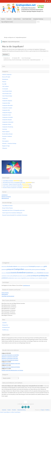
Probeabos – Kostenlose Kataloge (9, 143)
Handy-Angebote (5, 131)
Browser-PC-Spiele (6, 76)
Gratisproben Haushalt (7, 119)
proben (21, 275)
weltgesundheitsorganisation (35, 59)
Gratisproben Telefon (6, 124)
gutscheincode (38, 269)
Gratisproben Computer (7, 107)
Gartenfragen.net (26, 285)
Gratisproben (5, 98)
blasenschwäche (4, 266)
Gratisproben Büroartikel (7, 105)
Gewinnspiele (5, 88)
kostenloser (35, 272)
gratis (45, 266)
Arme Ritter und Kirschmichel (8, 296)
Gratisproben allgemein (7, 100)
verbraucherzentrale (25, 59)
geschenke (23, 266)
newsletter (8, 275)
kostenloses (40, 272)
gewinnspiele (37, 266)
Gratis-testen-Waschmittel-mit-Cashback (10, 360)
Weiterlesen (5, 54)
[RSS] (49, 1)
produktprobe (35, 275)
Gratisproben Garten (6, 114)
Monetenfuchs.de (5, 198)
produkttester (5, 278)
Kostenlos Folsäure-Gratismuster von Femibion (12, 187)
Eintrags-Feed (5, 325)
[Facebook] (46, 1)
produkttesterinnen (11, 278)
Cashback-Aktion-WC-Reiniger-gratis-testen (11, 363)
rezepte (15, 278)
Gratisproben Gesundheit (7, 117)
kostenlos (14, 272)
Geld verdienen (5, 86)
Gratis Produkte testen (6, 93)
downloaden (10, 266)
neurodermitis (4, 275)
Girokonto (41, 266)
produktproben (43, 275)
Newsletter (14, 409)
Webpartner (4, 148)
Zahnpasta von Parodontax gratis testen (10, 358)
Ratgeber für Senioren (6, 196)
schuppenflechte (23, 278)
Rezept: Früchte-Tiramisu (7, 208)
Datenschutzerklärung (21, 409)
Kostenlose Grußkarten (7, 136)
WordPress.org (5, 329)
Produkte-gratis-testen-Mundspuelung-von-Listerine (12, 370)
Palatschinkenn (5, 294)
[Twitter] (47, 1)
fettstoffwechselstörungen (16, 59)
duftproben (19, 266)
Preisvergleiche (5, 141)
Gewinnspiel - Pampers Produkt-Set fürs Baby (12, 184)
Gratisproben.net (7, 58)
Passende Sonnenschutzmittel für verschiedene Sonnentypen (14, 215)
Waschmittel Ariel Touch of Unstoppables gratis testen (14, 182)
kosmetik (8, 272)
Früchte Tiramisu (5, 292)
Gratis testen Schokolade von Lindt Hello (10, 354)
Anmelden (4, 322)
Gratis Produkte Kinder (7, 91)
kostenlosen (29, 272)
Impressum (4, 409)
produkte (29, 275)
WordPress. (47, 409)
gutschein (33, 269)
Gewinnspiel (31, 266)
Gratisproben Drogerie (7, 112)
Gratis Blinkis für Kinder (8, 180)
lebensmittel (46, 272)
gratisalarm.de (5, 194)
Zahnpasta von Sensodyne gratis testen (10, 356)
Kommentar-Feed (6, 327)
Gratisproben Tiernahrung (7, 126)
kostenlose (21, 272)
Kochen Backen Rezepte (7, 133)
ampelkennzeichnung (7, 59)
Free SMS (4, 84)
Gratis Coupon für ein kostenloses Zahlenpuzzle (13, 185)
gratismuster (4, 269)
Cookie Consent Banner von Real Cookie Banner (10, 412)
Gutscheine (4, 129)
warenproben (40, 278)
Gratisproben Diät (6, 110)
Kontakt (9, 409)
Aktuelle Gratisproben (6, 74)
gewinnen (26, 266)
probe (19, 275)
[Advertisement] (16, 32)
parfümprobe (15, 275)
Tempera (42, 409)
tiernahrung (32, 278)
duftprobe (15, 266)
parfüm (11, 275)
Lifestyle (4, 138)
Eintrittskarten (5, 79)
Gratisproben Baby (6, 103)
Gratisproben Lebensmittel (7, 122)
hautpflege (43, 269)
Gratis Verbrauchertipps (26, 58)
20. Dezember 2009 (15, 58)
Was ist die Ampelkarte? (13, 46)
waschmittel (45, 278)
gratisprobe (10, 269)
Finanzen (4, 81)
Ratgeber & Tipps (6, 145)
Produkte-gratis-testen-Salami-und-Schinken (11, 366)
